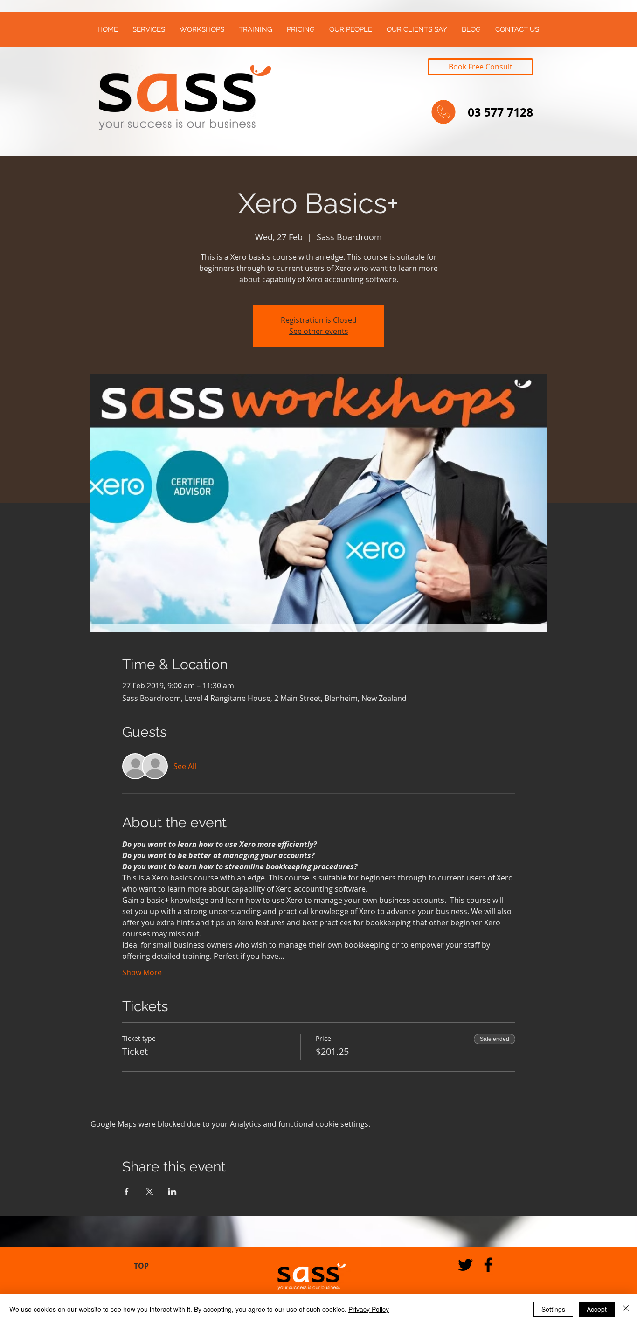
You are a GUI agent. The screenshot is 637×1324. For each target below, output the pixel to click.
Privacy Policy (368, 1309)
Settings (553, 1309)
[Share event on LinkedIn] (172, 1191)
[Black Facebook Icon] (488, 1265)
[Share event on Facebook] (126, 1191)
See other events (318, 331)
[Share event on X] (149, 1191)
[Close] (625, 1309)
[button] (148, 29)
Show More (142, 972)
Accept (597, 1309)
